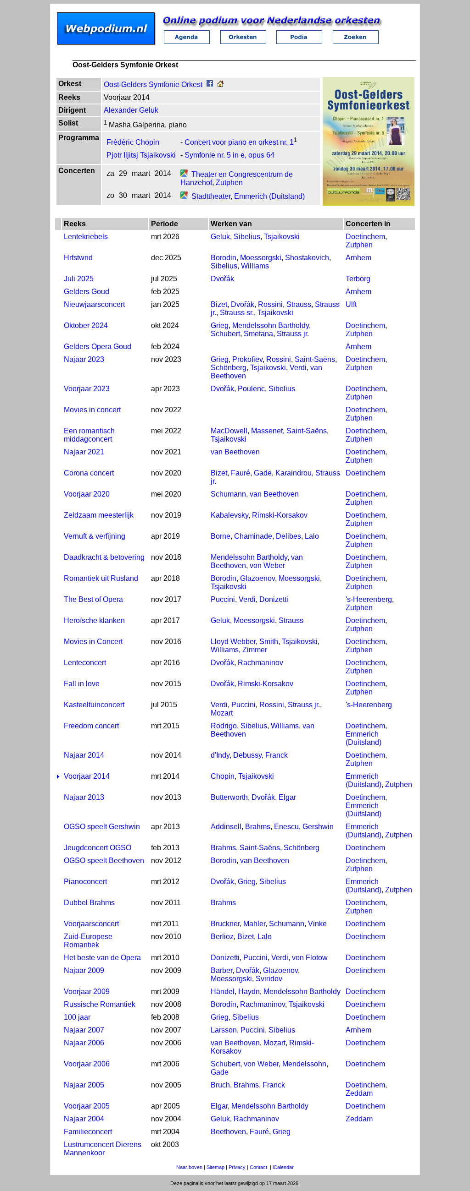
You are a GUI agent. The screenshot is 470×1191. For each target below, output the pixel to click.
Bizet (219, 304)
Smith (268, 641)
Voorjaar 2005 (87, 1106)
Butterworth (229, 797)
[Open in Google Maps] (184, 174)
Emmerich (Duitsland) (269, 196)
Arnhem (358, 258)
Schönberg (228, 368)
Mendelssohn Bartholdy (270, 325)
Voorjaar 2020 (87, 494)
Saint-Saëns (315, 359)
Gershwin (318, 826)
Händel (223, 991)
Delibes (288, 536)
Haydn (249, 991)
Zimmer (254, 650)
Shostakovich (307, 258)
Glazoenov (257, 578)
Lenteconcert (85, 663)
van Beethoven (235, 452)
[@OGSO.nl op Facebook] (209, 84)
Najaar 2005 (84, 1085)
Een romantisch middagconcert (89, 435)
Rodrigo (224, 726)
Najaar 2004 (84, 1119)
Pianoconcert (85, 881)
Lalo (312, 536)
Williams (255, 266)
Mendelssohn (304, 1064)
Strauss (298, 304)
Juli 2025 (79, 279)
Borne (220, 536)
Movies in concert (92, 410)
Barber (221, 970)
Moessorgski (260, 258)
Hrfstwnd (78, 258)
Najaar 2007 (84, 1030)
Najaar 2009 (84, 970)
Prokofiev (247, 359)
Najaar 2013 (84, 797)
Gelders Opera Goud (97, 346)
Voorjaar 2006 (87, 1064)
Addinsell (226, 826)
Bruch (220, 1085)
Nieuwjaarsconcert (94, 304)
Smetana (258, 334)
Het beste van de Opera (102, 958)
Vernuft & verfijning (94, 536)
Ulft (351, 304)
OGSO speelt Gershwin (102, 826)
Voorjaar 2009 (87, 991)
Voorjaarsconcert (91, 924)
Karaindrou (293, 473)
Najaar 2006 (84, 1043)
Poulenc (251, 389)
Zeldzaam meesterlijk (99, 515)
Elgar (287, 797)
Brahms (257, 826)
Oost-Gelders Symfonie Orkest (153, 84)
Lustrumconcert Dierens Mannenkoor (102, 1149)
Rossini (270, 304)
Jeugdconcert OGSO (97, 848)
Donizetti (273, 599)
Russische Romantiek (99, 1004)
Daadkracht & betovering (104, 557)
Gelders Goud (86, 291)
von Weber (267, 565)
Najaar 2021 (84, 452)
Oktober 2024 (86, 325)
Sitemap (215, 1167)
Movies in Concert (93, 641)
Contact (258, 1167)
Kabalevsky (229, 515)
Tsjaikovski (282, 236)
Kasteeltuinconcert (94, 705)
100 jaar (77, 1017)
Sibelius (247, 236)
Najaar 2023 (84, 359)
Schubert (225, 334)
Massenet (267, 431)
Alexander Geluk (131, 110)
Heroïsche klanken (94, 620)
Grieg (220, 325)
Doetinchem (365, 236)
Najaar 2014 (84, 755)
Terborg (358, 279)
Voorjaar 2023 (87, 389)
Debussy (247, 755)
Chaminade (253, 536)
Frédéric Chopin (132, 142)
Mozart (222, 713)
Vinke (317, 924)
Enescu (286, 826)
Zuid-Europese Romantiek (88, 941)
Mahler (254, 924)
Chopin (223, 776)
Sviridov (269, 979)
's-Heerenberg (369, 599)
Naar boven (189, 1167)
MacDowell (229, 431)
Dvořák (222, 279)
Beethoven (228, 1132)
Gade (263, 473)
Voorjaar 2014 (87, 776)
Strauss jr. (293, 334)
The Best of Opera (93, 599)
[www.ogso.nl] (220, 84)
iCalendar (283, 1167)
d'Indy (220, 755)
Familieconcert (88, 1132)
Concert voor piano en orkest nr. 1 (239, 142)
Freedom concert (91, 726)
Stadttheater (210, 196)
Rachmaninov (260, 663)
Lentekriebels (86, 236)
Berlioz (222, 936)
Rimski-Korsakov (280, 515)
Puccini (223, 599)
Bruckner (225, 924)
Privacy (237, 1167)
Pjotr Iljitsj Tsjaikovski (141, 155)
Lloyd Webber (233, 641)
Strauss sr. (237, 313)
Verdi (298, 368)
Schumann (228, 494)
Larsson (224, 1030)
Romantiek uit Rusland (101, 578)
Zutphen (229, 182)
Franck (276, 755)
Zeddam (359, 1093)
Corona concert (89, 473)
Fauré (240, 473)
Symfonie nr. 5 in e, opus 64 (229, 155)
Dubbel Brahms (89, 903)
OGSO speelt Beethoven (104, 860)
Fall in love (82, 684)
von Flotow (310, 958)
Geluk (220, 236)
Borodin (223, 258)
